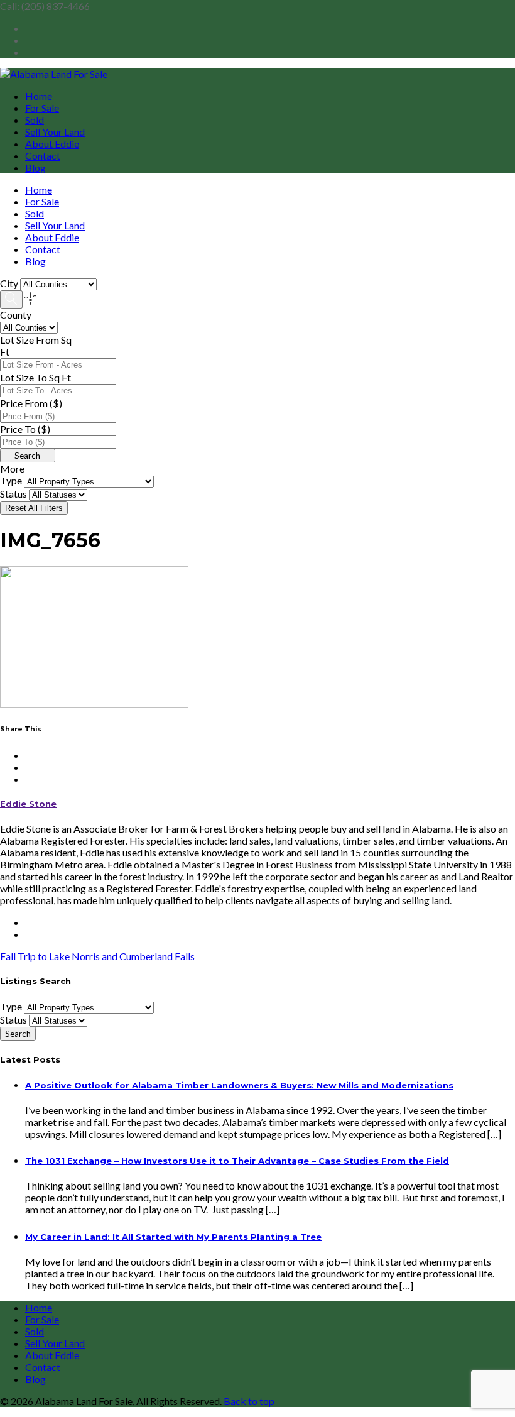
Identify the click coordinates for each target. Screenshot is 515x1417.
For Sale (42, 108)
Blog (35, 167)
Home (38, 96)
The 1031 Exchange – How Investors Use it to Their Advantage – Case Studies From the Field (237, 1161)
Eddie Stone (28, 804)
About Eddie (52, 144)
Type (11, 480)
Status (13, 494)
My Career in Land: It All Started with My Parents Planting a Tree (173, 1237)
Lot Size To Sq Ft (35, 377)
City (9, 283)
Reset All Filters (34, 508)
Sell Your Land (55, 132)
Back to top (249, 1401)
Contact (42, 155)
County (15, 314)
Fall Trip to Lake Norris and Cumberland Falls (97, 956)
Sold (34, 120)
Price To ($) (25, 429)
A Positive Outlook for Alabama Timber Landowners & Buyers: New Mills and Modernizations (239, 1085)
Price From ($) (31, 403)
